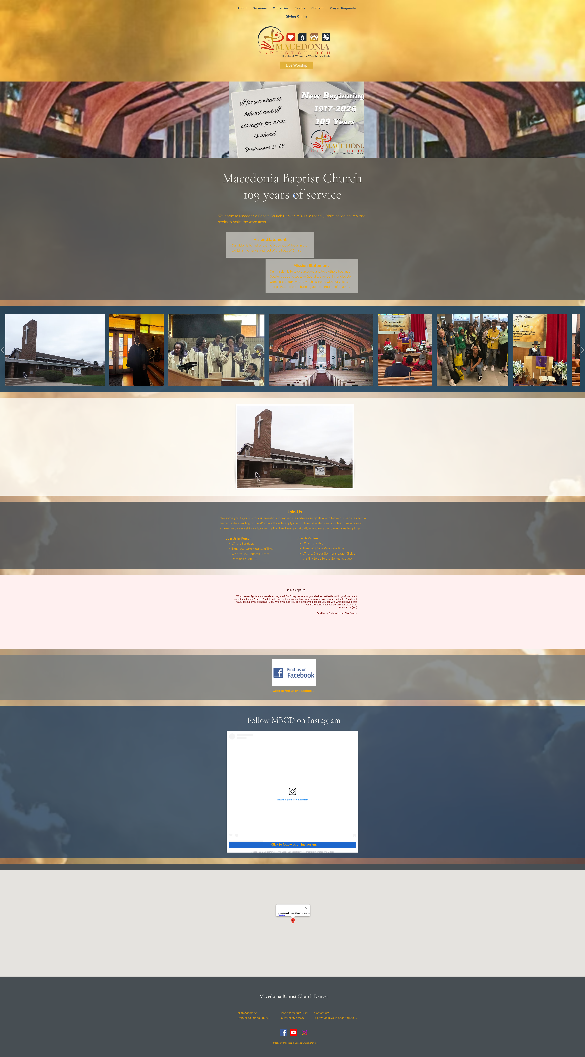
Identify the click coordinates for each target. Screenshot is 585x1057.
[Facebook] (283, 1032)
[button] (55, 350)
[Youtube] (293, 1032)
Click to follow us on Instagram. (294, 844)
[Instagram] (304, 1032)
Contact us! (321, 1012)
